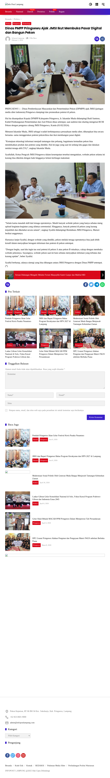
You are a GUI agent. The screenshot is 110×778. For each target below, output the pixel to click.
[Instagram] (18, 755)
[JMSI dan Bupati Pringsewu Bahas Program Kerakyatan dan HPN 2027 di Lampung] (55, 306)
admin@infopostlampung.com (22, 723)
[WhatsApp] (102, 284)
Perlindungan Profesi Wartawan (81, 766)
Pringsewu (16, 23)
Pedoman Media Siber (56, 766)
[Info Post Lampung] (14, 4)
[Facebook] (85, 284)
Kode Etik (19, 766)
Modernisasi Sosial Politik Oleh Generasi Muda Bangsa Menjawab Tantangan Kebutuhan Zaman (87, 321)
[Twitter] (91, 284)
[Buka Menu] (97, 4)
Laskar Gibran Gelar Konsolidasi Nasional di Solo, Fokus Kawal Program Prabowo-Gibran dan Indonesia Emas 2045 (18, 354)
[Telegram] (96, 284)
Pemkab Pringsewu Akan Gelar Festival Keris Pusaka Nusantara (18, 319)
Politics (8, 23)
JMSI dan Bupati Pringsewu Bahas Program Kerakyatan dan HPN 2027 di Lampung (55, 321)
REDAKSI (39, 766)
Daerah (9, 312)
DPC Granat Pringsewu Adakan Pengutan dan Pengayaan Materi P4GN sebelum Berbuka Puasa (89, 354)
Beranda (8, 766)
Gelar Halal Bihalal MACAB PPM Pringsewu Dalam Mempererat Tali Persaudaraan (53, 354)
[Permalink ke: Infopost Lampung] (8, 39)
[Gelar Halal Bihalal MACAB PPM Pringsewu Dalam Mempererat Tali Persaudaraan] (55, 338)
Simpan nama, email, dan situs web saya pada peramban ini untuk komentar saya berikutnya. (46, 410)
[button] (90, 4)
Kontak (29, 766)
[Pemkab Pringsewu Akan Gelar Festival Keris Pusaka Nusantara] (21, 306)
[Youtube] (23, 755)
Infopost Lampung (18, 38)
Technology (27, 23)
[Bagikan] (102, 39)
